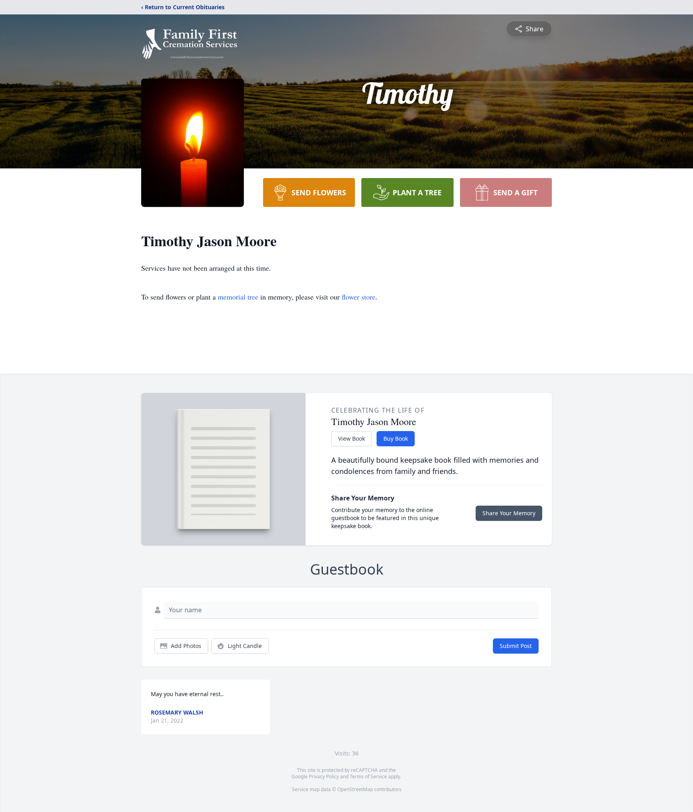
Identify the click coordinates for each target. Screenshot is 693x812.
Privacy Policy (324, 776)
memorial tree (238, 297)
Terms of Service (368, 776)
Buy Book (395, 438)
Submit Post (516, 646)
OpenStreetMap (355, 789)
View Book (351, 438)
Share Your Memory (508, 513)
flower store (358, 297)
